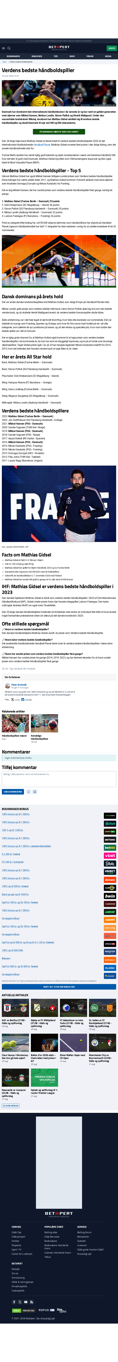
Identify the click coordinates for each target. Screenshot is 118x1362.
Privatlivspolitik (19, 1286)
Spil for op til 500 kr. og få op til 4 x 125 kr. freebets (28, 942)
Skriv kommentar (13, 791)
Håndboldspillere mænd (14, 735)
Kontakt (16, 1269)
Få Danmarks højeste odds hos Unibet (58, 131)
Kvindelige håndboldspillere (39, 737)
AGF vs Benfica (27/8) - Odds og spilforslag (14, 1021)
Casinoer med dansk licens (57, 1252)
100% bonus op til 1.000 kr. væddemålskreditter (26, 846)
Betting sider (50, 1232)
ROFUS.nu (54, 41)
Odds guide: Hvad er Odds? (90, 1249)
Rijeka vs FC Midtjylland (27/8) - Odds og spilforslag (43, 1023)
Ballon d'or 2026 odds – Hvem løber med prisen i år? (43, 1058)
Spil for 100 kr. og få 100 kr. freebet (20, 902)
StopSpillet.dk (88, 41)
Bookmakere (13, 56)
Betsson (6, 958)
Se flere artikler (10, 1105)
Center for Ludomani (22, 1254)
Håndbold (18, 668)
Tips (56, 56)
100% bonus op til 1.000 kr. (16, 814)
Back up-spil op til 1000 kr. (15, 894)
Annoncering (18, 1277)
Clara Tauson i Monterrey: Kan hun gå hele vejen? (15, 1056)
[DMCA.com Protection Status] (24, 1310)
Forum (90, 56)
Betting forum (84, 1232)
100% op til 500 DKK (12, 950)
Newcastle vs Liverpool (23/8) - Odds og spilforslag (14, 1093)
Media (108, 56)
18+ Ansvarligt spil (45, 1318)
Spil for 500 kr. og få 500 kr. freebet (20, 966)
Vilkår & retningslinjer (23, 1282)
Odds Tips (16, 1232)
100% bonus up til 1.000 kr (15, 822)
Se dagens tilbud (10, 918)
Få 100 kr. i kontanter (13, 862)
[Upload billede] (34, 792)
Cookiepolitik (18, 1290)
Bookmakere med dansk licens (56, 1246)
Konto (112, 48)
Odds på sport (18, 1236)
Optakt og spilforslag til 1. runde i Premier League (44, 1091)
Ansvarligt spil (84, 1254)
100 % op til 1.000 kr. (12, 830)
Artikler (15, 1241)
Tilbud (47, 1257)
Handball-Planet (41, 144)
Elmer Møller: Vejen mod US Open (72, 1056)
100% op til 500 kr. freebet (15, 886)
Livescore (82, 1245)
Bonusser (37, 56)
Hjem (4, 62)
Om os (15, 1273)
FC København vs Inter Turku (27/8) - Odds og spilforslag (71, 1023)
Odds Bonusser (51, 1236)
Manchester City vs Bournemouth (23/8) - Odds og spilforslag (100, 1058)
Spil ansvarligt (34, 41)
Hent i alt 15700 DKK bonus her (59, 986)
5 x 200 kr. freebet (11, 854)
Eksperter (16, 1245)
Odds (72, 56)
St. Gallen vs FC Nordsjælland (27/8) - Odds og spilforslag (100, 1023)
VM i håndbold (29, 668)
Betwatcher (83, 1236)
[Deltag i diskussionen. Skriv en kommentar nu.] (59, 779)
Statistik (81, 1241)
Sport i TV (16, 1249)
